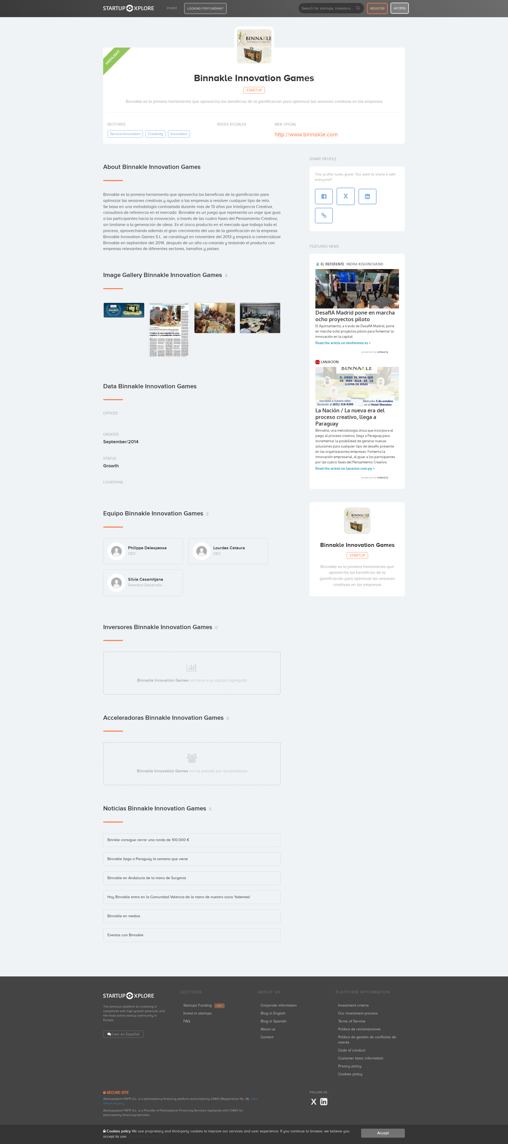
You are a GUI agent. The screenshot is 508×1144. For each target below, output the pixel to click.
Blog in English (273, 1013)
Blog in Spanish (274, 1021)
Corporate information (279, 1005)
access (400, 8)
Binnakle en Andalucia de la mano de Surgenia (146, 878)
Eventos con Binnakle (125, 935)
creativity (155, 134)
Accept (383, 1133)
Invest (172, 8)
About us (268, 1029)
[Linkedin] (323, 1102)
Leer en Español (125, 1034)
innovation (179, 134)
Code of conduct (351, 1050)
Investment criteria (353, 1005)
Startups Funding (202, 1005)
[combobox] (331, 8)
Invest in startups (197, 1013)
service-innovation (125, 134)
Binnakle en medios (123, 916)
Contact (267, 1037)
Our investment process (358, 1013)
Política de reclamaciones (359, 1029)
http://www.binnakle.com (306, 134)
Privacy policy (349, 1066)
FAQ (186, 1021)
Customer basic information (360, 1058)
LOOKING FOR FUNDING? (205, 8)
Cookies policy (350, 1074)
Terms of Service (351, 1021)
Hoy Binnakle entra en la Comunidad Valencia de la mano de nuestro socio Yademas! (178, 897)
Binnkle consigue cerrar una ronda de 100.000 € (148, 840)
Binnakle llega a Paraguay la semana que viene (147, 859)
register (377, 8)
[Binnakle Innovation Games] (124, 310)
